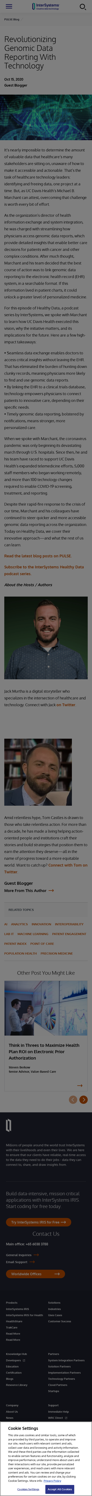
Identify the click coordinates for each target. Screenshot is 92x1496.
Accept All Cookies (60, 1489)
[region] (46, 1459)
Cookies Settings (28, 1489)
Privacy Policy (52, 1480)
